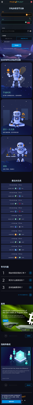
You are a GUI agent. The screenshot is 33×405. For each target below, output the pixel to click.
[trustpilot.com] (25, 400)
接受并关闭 (11, 401)
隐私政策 (27, 48)
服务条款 (23, 48)
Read (5, 320)
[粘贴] (28, 31)
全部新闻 (29, 335)
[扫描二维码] (30, 31)
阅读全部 (29, 385)
